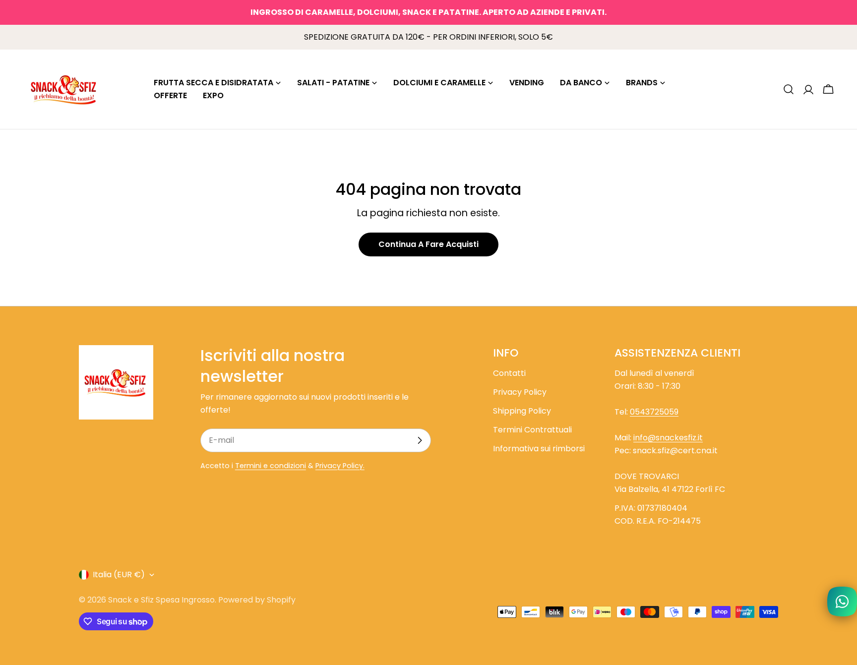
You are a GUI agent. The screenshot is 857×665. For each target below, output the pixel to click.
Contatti (509, 373)
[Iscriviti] (419, 440)
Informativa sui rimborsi (539, 448)
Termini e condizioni (270, 466)
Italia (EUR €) (119, 574)
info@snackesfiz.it (668, 437)
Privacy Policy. (340, 466)
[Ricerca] (788, 89)
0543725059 (654, 412)
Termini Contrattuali (532, 429)
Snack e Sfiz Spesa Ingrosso (161, 599)
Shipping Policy (522, 411)
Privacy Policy (520, 392)
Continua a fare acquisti (428, 244)
